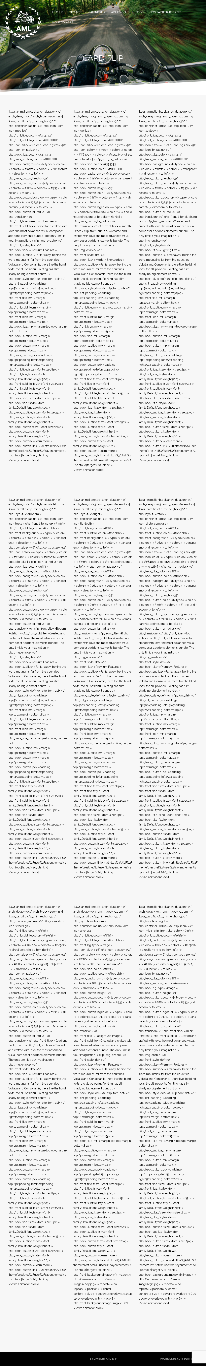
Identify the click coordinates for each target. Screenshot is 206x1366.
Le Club (57, 12)
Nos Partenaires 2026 (165, 12)
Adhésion (118, 12)
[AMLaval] (23, 12)
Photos (138, 12)
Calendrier (96, 12)
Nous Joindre (62, 22)
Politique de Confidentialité (179, 1359)
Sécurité (75, 12)
